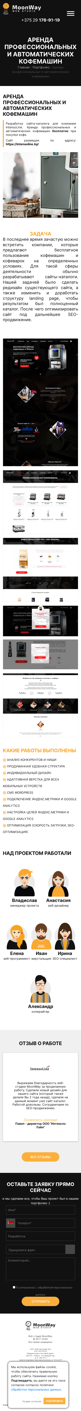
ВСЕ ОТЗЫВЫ (40, 1157)
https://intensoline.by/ (22, 144)
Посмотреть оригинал (40, 1120)
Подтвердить (54, 1401)
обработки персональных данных (36, 1389)
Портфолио (41, 67)
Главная (24, 67)
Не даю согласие (31, 1401)
